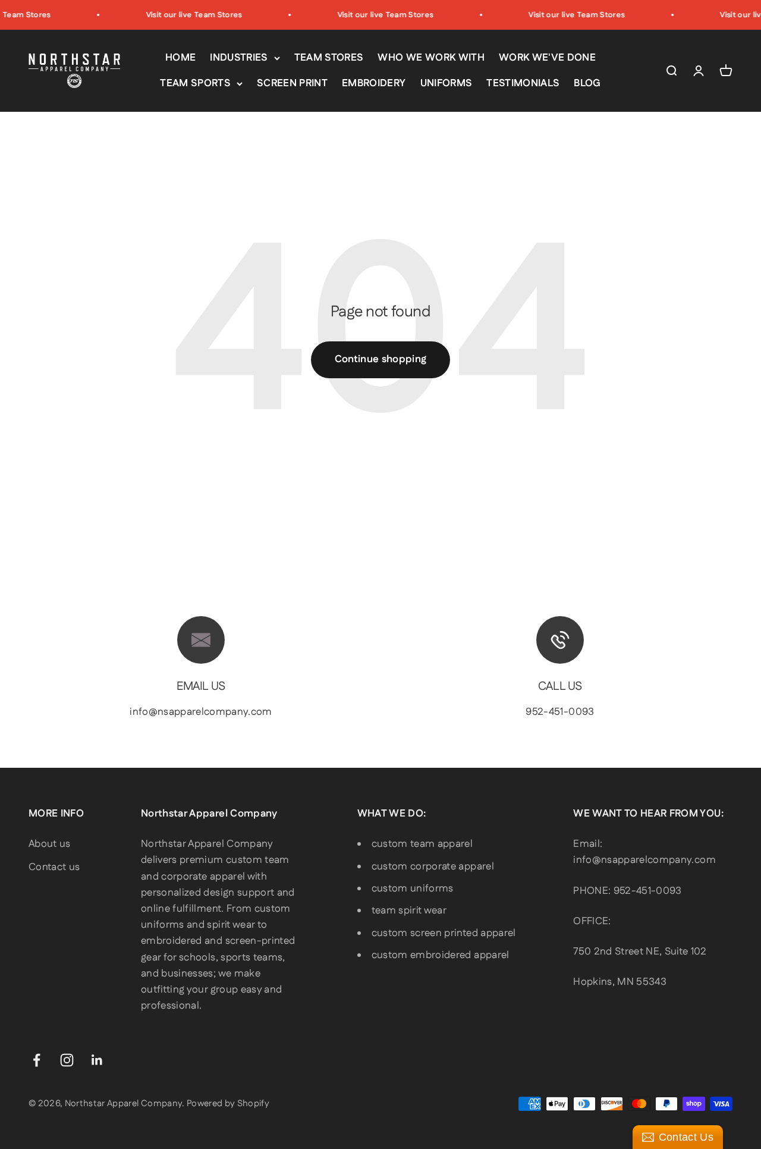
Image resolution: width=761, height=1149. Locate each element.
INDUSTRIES (239, 58)
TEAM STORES (329, 58)
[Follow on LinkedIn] (97, 1060)
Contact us (54, 867)
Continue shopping (381, 359)
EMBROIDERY (373, 83)
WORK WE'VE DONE (547, 58)
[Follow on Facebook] (37, 1060)
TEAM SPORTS (195, 83)
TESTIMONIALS (522, 83)
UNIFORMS (446, 83)
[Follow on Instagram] (67, 1060)
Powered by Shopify (228, 1103)
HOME (180, 58)
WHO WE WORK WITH (431, 58)
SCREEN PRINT (292, 83)
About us (50, 844)
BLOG (587, 83)
